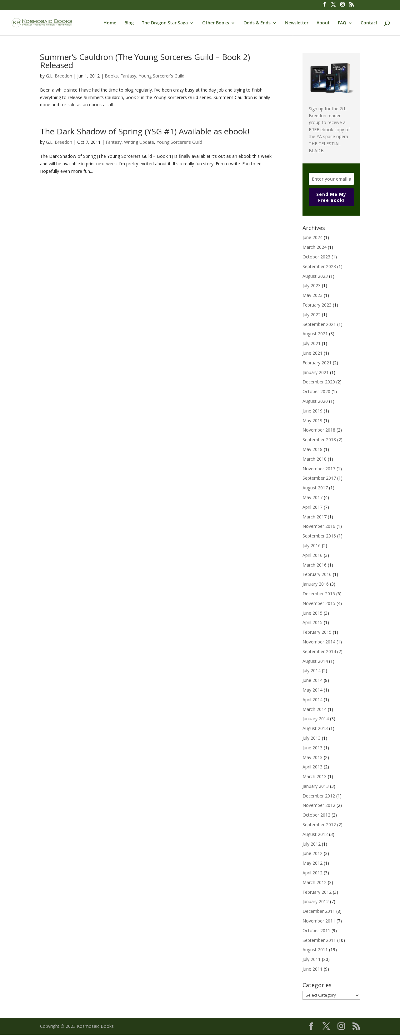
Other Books (215, 23)
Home (109, 23)
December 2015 (318, 594)
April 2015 (312, 622)
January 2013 (315, 786)
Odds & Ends (257, 23)
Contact (369, 23)
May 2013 (312, 757)
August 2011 (315, 949)
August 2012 (315, 834)
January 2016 (315, 584)
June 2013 (312, 748)
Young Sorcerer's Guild (161, 76)
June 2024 (312, 237)
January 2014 (315, 719)
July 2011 (311, 959)
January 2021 (315, 372)
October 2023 (316, 257)
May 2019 (312, 420)
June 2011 (312, 969)
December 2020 (318, 382)
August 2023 (315, 276)
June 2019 (312, 411)
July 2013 (311, 738)
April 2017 (312, 507)
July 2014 (311, 670)
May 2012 (312, 863)
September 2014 (319, 651)
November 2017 (318, 469)
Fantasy (128, 76)
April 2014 (312, 699)
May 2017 (312, 497)
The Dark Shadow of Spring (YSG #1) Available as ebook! (144, 131)
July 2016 (311, 545)
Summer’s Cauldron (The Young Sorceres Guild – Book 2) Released (145, 61)
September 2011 (319, 940)
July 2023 (311, 285)
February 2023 (317, 305)
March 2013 (314, 776)
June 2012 (312, 853)
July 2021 (311, 343)
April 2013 (312, 767)
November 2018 (318, 430)
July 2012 (311, 844)
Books (111, 76)
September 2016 (319, 536)
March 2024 (314, 247)
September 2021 (319, 324)
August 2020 (315, 401)
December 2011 (318, 911)
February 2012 (317, 892)
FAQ (342, 23)
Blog (129, 23)
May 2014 (312, 690)
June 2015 (312, 613)
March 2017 (314, 517)
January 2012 (315, 901)
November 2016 (318, 526)
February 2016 (317, 574)
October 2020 (316, 391)
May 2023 (312, 295)
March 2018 (314, 459)
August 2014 (315, 661)
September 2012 (319, 825)
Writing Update (139, 142)
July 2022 (311, 315)
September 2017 (319, 478)
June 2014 (312, 680)
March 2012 (314, 882)
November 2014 (318, 642)
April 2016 (312, 555)
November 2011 (318, 921)
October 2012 (316, 815)
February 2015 (317, 632)
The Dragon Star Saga (165, 23)
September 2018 (319, 439)
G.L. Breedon (59, 76)
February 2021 (317, 363)
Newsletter (296, 23)
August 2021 (315, 334)
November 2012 (318, 805)
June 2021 (312, 353)
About (323, 23)
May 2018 (312, 449)
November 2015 (318, 603)
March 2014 (314, 709)
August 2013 (315, 728)
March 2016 (314, 565)
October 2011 (316, 930)
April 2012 (312, 873)
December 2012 (318, 796)
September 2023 (319, 266)
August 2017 (315, 488)
